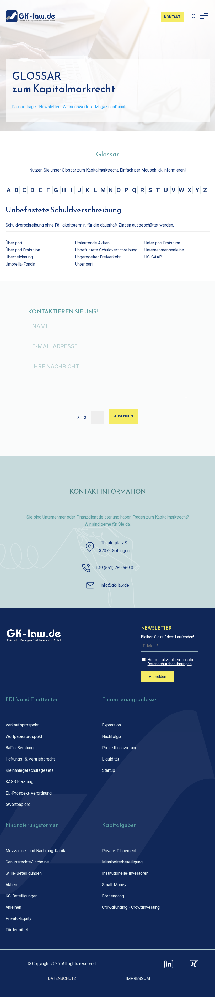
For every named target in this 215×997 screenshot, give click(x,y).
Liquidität (110, 759)
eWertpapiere (18, 804)
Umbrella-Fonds (20, 264)
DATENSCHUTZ (62, 978)
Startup (108, 770)
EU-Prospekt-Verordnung (29, 793)
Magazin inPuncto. (111, 106)
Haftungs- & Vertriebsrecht (30, 759)
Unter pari (84, 264)
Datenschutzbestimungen (170, 664)
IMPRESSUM (138, 978)
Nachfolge (111, 736)
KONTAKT (172, 17)
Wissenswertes (77, 106)
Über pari (14, 242)
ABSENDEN (123, 416)
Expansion (111, 725)
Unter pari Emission (162, 242)
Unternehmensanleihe (164, 249)
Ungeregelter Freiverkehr (98, 257)
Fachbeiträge (24, 106)
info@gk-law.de (115, 585)
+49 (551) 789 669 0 (114, 567)
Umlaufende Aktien (92, 242)
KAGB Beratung (19, 781)
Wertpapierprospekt (24, 736)
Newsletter (49, 106)
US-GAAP (153, 257)
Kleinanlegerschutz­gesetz (30, 770)
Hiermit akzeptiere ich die (170, 661)
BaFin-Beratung (20, 747)
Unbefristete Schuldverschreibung (106, 249)
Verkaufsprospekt (22, 725)
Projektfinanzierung (119, 747)
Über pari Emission (23, 249)
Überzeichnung (19, 257)
